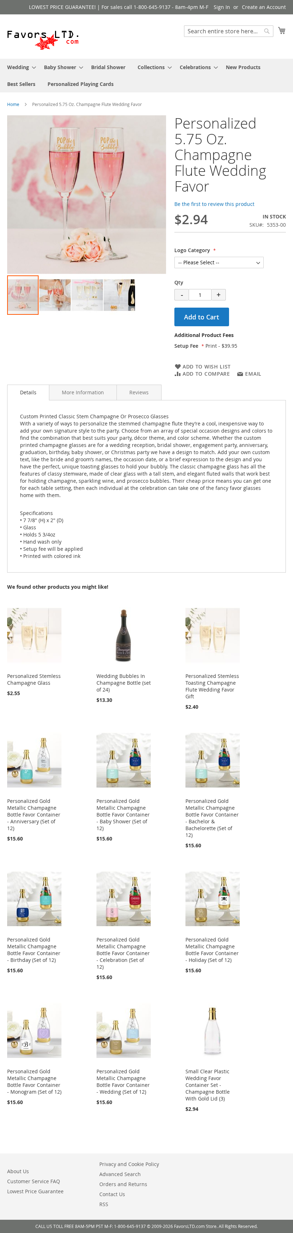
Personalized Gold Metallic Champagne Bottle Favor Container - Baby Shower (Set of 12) (123, 815)
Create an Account (264, 7)
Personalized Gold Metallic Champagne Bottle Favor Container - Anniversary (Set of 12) (33, 815)
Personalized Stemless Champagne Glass (34, 679)
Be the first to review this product (214, 204)
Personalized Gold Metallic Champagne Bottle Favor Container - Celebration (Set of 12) (123, 953)
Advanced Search (120, 1174)
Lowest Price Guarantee (35, 1191)
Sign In (222, 7)
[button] (55, 295)
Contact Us (112, 1194)
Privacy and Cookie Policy (129, 1164)
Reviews (139, 392)
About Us (18, 1171)
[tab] (230, 337)
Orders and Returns (123, 1184)
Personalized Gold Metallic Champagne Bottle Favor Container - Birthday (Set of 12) (33, 949)
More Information (83, 392)
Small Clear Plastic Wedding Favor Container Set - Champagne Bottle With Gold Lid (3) (207, 1085)
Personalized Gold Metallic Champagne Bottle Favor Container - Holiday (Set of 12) (212, 949)
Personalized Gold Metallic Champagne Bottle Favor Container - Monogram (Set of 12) (34, 1081)
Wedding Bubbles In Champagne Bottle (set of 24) (123, 683)
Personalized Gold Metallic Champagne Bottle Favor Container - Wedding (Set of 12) (123, 1081)
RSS (103, 1204)
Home (13, 104)
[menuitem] (19, 67)
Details (28, 392)
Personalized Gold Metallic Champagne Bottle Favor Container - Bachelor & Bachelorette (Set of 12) (212, 818)
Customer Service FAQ (33, 1181)
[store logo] (43, 36)
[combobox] (228, 31)
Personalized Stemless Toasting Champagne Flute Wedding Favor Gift (212, 686)
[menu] (146, 75)
